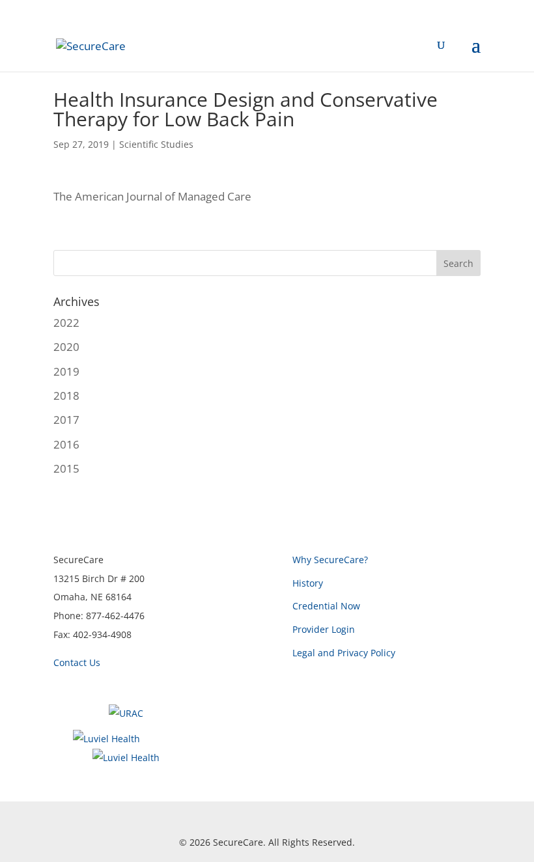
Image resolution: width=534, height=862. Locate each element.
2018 (66, 395)
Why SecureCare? (330, 559)
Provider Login (323, 629)
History (307, 583)
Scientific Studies (156, 144)
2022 (66, 322)
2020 (66, 346)
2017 (66, 419)
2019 (66, 371)
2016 (66, 444)
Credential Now (326, 606)
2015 (66, 468)
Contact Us (76, 662)
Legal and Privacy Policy (343, 652)
